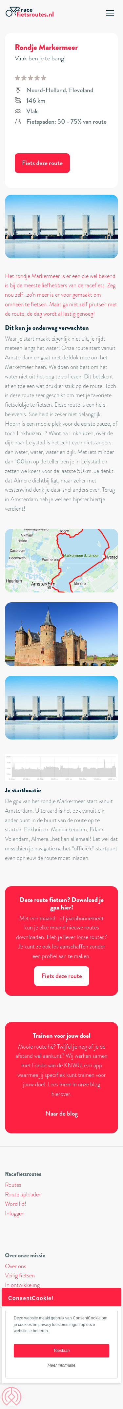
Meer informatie (61, 1365)
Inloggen (15, 1213)
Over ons (15, 1266)
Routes (13, 1185)
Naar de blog (61, 1113)
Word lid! (15, 1204)
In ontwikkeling (22, 1285)
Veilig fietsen (20, 1275)
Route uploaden (23, 1194)
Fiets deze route (42, 163)
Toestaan (61, 1350)
